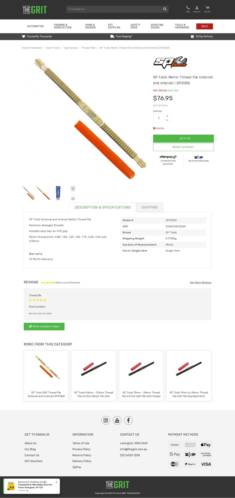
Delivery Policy (81, 461)
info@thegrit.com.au (133, 449)
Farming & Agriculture (63, 26)
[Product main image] (84, 119)
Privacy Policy (81, 449)
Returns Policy (81, 455)
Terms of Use (80, 443)
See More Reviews (200, 282)
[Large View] (28, 193)
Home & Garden (90, 26)
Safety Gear (135, 26)
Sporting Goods (157, 26)
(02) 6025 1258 (130, 455)
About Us (30, 443)
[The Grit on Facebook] (128, 420)
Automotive (35, 26)
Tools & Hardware (182, 26)
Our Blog (30, 449)
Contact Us (32, 455)
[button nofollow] (188, 9)
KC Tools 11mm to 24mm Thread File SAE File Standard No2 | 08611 (189, 396)
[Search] (165, 9)
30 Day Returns (204, 36)
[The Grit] (117, 485)
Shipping (149, 207)
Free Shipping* (124, 36)
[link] (31, 486)
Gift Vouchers (33, 461)
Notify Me (184, 138)
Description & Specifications (103, 207)
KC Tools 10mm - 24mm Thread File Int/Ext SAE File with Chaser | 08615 (141, 396)
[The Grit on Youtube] (117, 420)
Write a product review (45, 326)
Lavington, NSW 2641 (134, 443)
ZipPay (76, 467)
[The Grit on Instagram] (105, 420)
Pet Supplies (114, 26)
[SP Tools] (183, 62)
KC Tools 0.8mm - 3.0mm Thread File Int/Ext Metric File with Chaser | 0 (93, 396)
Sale (204, 26)
